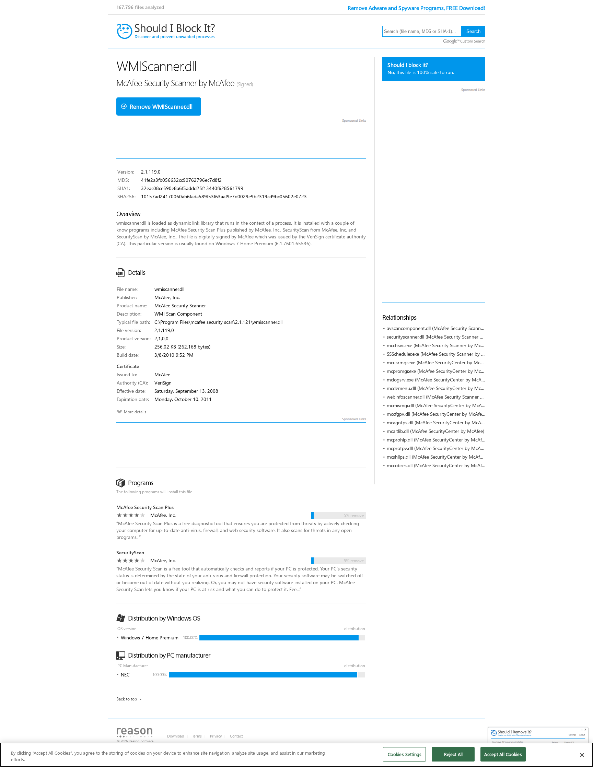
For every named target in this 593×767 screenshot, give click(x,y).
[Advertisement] (433, 198)
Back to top (126, 698)
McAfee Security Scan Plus (145, 507)
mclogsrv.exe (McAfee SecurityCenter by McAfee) (438, 379)
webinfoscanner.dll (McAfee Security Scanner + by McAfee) (448, 396)
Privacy (216, 736)
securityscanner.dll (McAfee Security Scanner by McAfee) (445, 336)
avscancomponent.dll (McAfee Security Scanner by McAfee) (448, 328)
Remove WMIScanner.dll (161, 106)
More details (135, 411)
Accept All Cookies (503, 754)
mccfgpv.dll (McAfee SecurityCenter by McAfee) (436, 414)
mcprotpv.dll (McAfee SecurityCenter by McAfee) (437, 448)
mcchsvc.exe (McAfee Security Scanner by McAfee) (439, 345)
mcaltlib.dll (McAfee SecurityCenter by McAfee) (435, 431)
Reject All (453, 754)
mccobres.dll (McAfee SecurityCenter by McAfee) (437, 465)
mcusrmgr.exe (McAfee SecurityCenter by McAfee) (439, 362)
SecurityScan (130, 552)
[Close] (582, 755)
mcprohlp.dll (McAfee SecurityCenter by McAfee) (437, 439)
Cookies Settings (404, 754)
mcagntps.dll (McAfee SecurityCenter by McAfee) (438, 422)
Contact (236, 736)
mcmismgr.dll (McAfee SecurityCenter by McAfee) (438, 405)
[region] (296, 755)
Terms (197, 736)
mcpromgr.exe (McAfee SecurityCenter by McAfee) (439, 371)
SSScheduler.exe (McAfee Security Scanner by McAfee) (442, 354)
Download (175, 736)
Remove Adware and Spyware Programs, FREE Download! (416, 7)
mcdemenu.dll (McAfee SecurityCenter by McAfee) (439, 388)
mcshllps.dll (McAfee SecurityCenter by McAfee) (436, 456)
